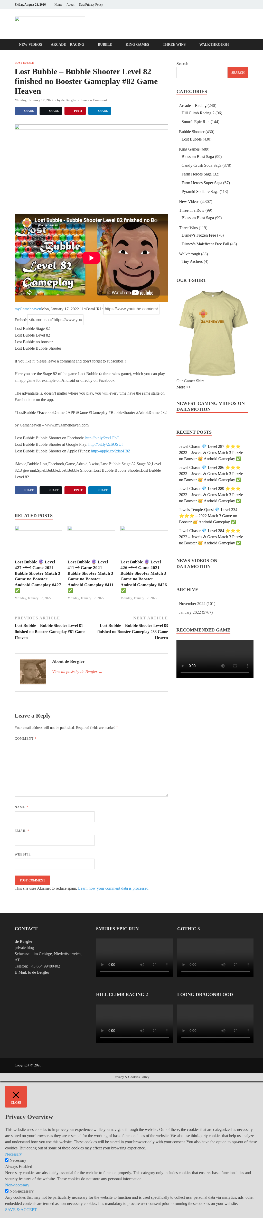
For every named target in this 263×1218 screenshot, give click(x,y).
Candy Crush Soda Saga (201, 165)
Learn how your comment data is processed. (113, 888)
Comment (26, 738)
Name (22, 807)
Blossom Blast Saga (198, 156)
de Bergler (69, 100)
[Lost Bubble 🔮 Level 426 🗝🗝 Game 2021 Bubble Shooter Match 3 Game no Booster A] (144, 542)
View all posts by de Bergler (77, 672)
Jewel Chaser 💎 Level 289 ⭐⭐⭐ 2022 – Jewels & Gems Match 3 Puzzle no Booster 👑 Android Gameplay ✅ (211, 494)
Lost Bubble (24, 62)
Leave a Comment (93, 100)
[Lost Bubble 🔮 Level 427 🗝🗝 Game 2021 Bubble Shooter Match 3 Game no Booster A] (38, 542)
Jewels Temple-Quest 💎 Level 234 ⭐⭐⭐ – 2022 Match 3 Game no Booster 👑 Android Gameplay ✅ (208, 515)
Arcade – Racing (67, 45)
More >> (183, 387)
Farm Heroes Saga (197, 174)
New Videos (30, 45)
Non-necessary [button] (17, 1185)
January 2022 (190, 612)
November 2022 (192, 603)
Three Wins (174, 45)
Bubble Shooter (191, 131)
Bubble (105, 45)
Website (23, 854)
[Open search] (246, 45)
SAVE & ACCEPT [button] (21, 1209)
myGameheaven (28, 309)
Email (22, 831)
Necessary (18, 1160)
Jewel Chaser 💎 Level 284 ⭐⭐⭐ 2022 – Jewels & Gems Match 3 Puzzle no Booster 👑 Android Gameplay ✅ (211, 536)
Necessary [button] (13, 1154)
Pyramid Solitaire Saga (200, 191)
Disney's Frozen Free (199, 235)
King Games (137, 45)
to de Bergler (38, 972)
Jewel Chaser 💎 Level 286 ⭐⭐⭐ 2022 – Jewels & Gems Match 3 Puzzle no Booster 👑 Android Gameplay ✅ (211, 473)
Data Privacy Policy (91, 4)
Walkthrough (214, 45)
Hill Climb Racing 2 (198, 113)
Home (58, 4)
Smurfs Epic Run (196, 121)
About (70, 4)
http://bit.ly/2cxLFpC (102, 438)
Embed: (21, 320)
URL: (98, 309)
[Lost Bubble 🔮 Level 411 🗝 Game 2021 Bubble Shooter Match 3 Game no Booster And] (91, 542)
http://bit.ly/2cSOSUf (105, 444)
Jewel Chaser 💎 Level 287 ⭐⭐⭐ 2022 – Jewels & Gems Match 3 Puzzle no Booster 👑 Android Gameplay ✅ (211, 452)
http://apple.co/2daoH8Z (110, 451)
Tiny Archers (192, 261)
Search (182, 63)
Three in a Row (191, 210)
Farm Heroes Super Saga (202, 183)
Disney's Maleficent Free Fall (205, 244)
